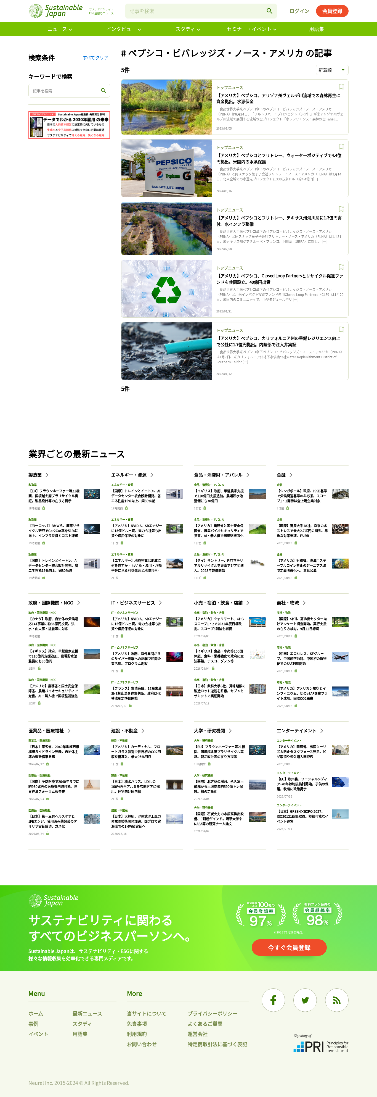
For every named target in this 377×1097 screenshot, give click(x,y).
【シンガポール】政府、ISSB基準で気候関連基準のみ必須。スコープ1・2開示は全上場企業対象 (302, 495)
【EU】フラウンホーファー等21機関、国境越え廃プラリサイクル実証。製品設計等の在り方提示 (53, 495)
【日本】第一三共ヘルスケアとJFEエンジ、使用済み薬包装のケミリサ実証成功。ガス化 (52, 821)
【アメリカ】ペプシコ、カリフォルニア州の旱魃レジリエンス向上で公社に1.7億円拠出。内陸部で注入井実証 (278, 341)
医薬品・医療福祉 (46, 730)
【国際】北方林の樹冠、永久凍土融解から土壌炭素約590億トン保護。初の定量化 (219, 786)
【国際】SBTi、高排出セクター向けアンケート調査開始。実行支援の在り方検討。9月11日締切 (302, 623)
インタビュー (121, 28)
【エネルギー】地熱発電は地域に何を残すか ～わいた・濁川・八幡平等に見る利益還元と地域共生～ (136, 565)
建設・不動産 (125, 730)
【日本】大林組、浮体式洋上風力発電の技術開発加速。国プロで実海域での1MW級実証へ (136, 821)
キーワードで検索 (50, 76)
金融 (282, 474)
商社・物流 (288, 602)
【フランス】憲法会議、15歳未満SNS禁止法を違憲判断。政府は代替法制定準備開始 (136, 693)
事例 (33, 1023)
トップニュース (229, 87)
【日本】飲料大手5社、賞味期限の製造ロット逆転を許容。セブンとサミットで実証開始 (220, 690)
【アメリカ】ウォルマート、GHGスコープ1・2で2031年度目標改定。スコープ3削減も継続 (219, 623)
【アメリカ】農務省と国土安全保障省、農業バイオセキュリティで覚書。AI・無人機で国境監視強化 (218, 530)
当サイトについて (146, 1013)
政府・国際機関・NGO (51, 602)
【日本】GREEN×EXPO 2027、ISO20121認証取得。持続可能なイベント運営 (302, 816)
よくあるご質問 (205, 1023)
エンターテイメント (297, 730)
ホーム (35, 1013)
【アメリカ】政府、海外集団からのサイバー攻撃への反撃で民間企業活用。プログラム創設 (136, 658)
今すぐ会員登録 (289, 947)
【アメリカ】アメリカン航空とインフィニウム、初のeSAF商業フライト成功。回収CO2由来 (302, 693)
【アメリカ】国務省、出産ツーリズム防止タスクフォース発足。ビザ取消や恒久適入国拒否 (301, 751)
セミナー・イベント (249, 28)
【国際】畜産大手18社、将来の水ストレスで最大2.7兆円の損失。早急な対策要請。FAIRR (302, 530)
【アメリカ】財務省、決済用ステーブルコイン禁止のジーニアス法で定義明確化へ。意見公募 (301, 565)
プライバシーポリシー (212, 1013)
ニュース (57, 28)
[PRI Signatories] (321, 1044)
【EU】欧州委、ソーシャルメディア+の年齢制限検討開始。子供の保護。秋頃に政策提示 (302, 784)
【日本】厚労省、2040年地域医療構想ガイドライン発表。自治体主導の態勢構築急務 (53, 751)
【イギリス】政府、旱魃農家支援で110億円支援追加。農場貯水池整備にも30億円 (219, 495)
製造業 (35, 474)
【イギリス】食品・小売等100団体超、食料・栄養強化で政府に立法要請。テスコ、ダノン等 (219, 656)
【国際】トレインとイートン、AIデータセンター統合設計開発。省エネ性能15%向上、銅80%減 (53, 565)
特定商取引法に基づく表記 (217, 1044)
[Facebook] (273, 1000)
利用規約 (137, 1033)
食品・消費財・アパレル (219, 474)
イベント (38, 1033)
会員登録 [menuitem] (332, 10)
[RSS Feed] (337, 1000)
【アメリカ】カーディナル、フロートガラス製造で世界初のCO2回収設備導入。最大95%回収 (136, 751)
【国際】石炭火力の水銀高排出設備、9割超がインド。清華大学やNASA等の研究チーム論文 (219, 818)
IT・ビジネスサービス (133, 602)
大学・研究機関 (210, 730)
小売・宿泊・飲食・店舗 (219, 602)
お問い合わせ (142, 1044)
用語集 (316, 28)
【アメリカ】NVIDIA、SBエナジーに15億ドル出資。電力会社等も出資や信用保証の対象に (136, 530)
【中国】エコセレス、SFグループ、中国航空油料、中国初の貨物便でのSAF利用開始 (301, 658)
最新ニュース (87, 1013)
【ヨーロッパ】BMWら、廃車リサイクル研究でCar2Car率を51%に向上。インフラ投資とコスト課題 (53, 530)
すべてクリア (95, 57)
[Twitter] (305, 1000)
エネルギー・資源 (129, 474)
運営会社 (198, 1033)
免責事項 (137, 1023)
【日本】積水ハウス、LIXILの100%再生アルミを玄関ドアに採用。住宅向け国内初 (135, 786)
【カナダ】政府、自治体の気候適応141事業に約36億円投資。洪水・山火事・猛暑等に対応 (53, 623)
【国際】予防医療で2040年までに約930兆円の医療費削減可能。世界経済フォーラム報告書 (53, 786)
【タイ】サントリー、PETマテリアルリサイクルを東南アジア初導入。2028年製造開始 (219, 565)
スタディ (185, 28)
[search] (270, 11)
